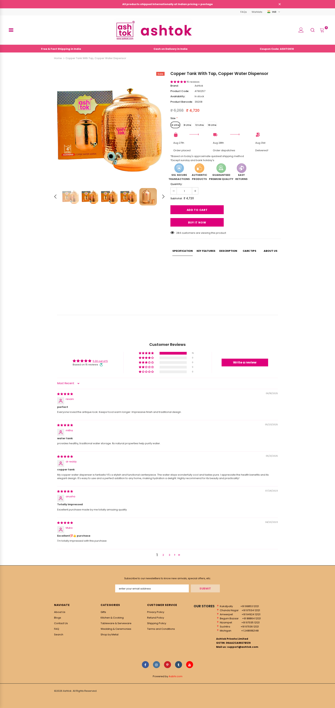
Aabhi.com (175, 676)
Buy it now (197, 222)
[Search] (312, 30)
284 (178, 233)
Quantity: (176, 184)
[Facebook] (145, 664)
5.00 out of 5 (100, 361)
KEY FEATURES (206, 251)
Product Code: (179, 91)
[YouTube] (189, 664)
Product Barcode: (181, 102)
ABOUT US (270, 251)
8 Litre (187, 125)
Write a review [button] (244, 362)
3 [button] (169, 555)
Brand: (174, 86)
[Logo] (153, 30)
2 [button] (163, 555)
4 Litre (175, 125)
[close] (279, 4)
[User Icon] (301, 30)
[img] (65, 394)
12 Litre (199, 125)
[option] (109, 127)
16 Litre (212, 125)
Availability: (177, 96)
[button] (178, 82)
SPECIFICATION (182, 251)
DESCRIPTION (228, 251)
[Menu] (11, 30)
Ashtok (199, 86)
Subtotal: (176, 198)
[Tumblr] (178, 664)
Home (58, 58)
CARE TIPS (249, 251)
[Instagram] (156, 664)
